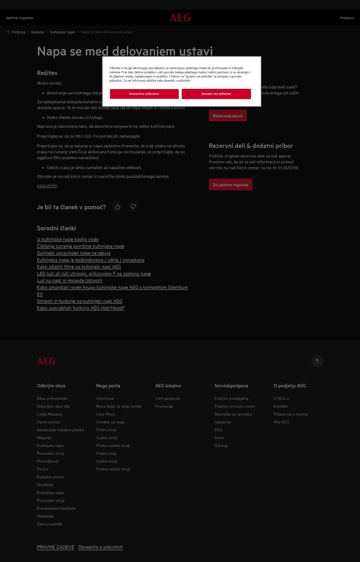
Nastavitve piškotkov (144, 93)
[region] (181, 81)
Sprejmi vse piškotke (216, 93)
